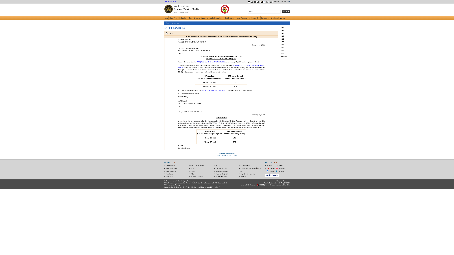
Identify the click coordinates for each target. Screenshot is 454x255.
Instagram (282, 168)
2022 (282, 39)
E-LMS (192, 168)
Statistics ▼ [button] (265, 18)
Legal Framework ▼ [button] (243, 18)
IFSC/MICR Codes (221, 168)
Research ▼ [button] (255, 18)
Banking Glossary (171, 168)
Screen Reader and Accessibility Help (277, 185)
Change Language (280, 1)
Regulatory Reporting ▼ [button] (279, 18)
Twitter (281, 165)
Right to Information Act (247, 174)
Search (286, 11)
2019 (282, 48)
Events (192, 171)
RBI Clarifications (221, 177)
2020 (282, 45)
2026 (282, 27)
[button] (249, 2)
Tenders (243, 177)
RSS (270, 165)
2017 (282, 54)
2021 (282, 42)
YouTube (272, 168)
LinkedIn (281, 171)
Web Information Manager (172, 185)
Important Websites (222, 171)
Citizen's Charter (171, 171)
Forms (218, 165)
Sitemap (279, 181)
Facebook (272, 171)
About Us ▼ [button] (173, 18)
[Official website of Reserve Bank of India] (182, 9)
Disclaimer (286, 181)
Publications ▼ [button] (230, 18)
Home (166, 18)
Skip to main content (170, 1)
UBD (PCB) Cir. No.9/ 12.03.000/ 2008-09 (211, 62)
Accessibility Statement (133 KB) (253, 185)
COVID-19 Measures (197, 165)
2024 (282, 33)
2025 (282, 30)
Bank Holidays (170, 165)
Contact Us (169, 177)
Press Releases (194, 18)
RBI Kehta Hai (245, 165)
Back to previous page (227, 153)
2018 (282, 51)
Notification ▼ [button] (183, 18)
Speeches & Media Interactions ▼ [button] (212, 18)
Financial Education (196, 177)
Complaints (169, 174)
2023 (282, 36)
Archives (284, 56)
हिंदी (289, 1)
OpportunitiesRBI (222, 174)
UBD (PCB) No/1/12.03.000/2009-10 (214, 90)
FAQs (192, 174)
